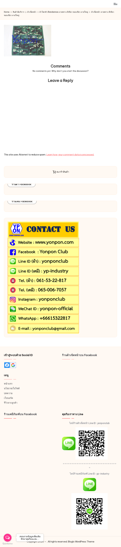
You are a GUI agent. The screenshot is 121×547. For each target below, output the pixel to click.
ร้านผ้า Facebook (22, 184)
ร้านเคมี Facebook (22, 201)
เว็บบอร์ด (8, 398)
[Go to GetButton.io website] (8, 544)
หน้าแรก (8, 383)
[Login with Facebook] (7, 365)
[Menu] (115, 4)
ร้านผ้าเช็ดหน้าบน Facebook (79, 355)
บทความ (8, 393)
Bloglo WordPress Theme (81, 541)
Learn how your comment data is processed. (70, 154)
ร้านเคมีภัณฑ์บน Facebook (20, 414)
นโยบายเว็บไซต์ (12, 388)
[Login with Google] (13, 365)
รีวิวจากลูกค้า (10, 402)
